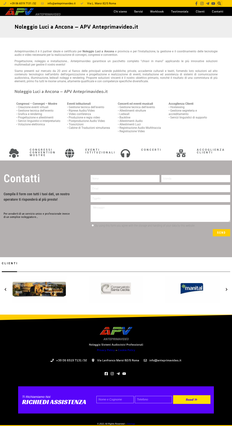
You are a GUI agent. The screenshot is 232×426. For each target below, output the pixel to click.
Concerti (151, 149)
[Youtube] (213, 3)
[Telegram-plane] (208, 3)
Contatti (217, 11)
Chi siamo (120, 11)
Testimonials (179, 11)
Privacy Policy (106, 350)
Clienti (200, 11)
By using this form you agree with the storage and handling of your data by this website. (145, 225)
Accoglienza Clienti (211, 151)
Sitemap (131, 424)
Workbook (157, 11)
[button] (219, 4)
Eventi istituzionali (100, 151)
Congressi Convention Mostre (43, 152)
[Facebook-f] (196, 3)
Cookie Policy (126, 350)
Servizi (138, 11)
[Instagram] (202, 3)
